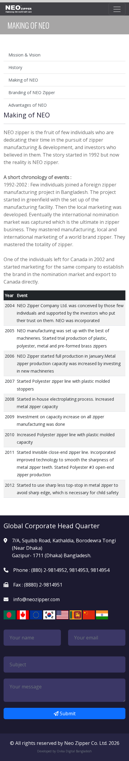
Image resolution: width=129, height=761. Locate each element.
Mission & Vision (24, 55)
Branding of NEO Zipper (31, 92)
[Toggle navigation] (117, 9)
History (15, 67)
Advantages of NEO (27, 105)
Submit (67, 713)
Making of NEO (23, 80)
